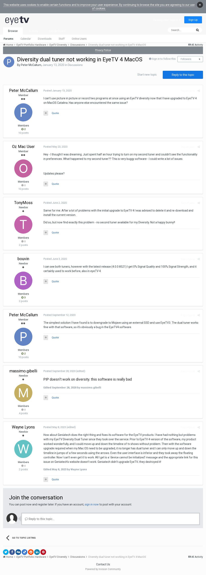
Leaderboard (57, 31)
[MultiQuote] (45, 113)
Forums (8, 38)
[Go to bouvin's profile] (23, 281)
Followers (186, 59)
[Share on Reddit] (31, 552)
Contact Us (103, 564)
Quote (55, 113)
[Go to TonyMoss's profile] (23, 225)
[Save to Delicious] (24, 552)
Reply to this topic (183, 74)
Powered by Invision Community (103, 569)
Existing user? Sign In (166, 20)
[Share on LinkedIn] (37, 552)
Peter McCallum (31, 65)
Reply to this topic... (41, 519)
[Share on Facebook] (12, 552)
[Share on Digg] (18, 552)
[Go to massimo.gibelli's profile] (23, 393)
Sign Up (193, 19)
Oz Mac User (23, 146)
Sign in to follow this (164, 58)
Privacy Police (103, 50)
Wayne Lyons (23, 427)
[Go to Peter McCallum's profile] (8, 61)
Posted (57, 90)
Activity (33, 31)
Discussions (75, 65)
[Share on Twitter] (6, 552)
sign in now (92, 504)
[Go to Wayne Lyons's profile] (23, 449)
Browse (13, 31)
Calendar (26, 38)
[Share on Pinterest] (43, 552)
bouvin (23, 258)
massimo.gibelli (23, 371)
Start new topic (147, 74)
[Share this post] (199, 90)
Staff (62, 38)
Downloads (45, 38)
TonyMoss (23, 202)
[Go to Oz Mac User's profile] (23, 168)
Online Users (79, 38)
